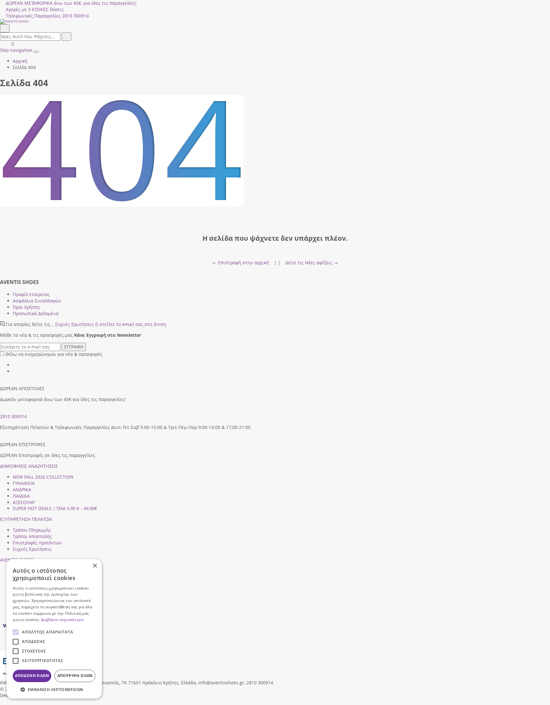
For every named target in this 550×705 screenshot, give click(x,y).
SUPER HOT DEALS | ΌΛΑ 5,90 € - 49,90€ (55, 508)
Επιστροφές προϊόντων (37, 543)
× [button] (94, 565)
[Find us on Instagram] (15, 371)
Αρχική (20, 61)
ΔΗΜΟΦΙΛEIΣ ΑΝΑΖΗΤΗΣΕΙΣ (29, 466)
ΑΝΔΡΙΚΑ (22, 490)
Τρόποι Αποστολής (32, 536)
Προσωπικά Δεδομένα (36, 313)
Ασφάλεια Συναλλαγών (37, 301)
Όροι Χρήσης (26, 307)
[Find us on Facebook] (15, 365)
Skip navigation (16, 50)
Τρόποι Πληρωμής (32, 530)
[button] (2, 702)
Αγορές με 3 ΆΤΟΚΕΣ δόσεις (35, 9)
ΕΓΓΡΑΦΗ (73, 347)
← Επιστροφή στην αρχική (240, 262)
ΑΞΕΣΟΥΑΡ (24, 502)
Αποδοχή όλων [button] (32, 675)
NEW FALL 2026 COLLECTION (43, 477)
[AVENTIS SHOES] (275, 21)
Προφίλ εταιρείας (31, 294)
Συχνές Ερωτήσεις (110, 324)
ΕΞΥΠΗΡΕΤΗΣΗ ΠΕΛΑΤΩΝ (26, 519)
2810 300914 (13, 416)
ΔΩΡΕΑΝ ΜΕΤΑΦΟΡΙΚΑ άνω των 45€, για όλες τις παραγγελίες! (71, 3)
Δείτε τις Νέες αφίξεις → (312, 262)
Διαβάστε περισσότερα (62, 619)
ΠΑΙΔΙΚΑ (21, 496)
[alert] (54, 629)
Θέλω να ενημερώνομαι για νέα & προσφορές (53, 354)
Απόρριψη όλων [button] (75, 675)
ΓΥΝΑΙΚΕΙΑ (24, 483)
